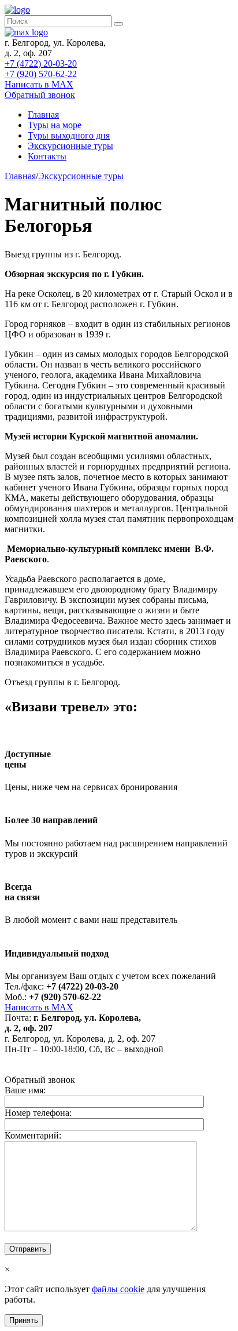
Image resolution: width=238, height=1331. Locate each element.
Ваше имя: (25, 1090)
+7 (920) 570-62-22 (41, 74)
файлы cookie (118, 1289)
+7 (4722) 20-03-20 (41, 63)
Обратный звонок (40, 95)
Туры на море (54, 125)
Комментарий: (33, 1135)
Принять (23, 1320)
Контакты (47, 156)
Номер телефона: (38, 1113)
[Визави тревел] (17, 9)
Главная (43, 114)
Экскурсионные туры (70, 146)
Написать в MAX (39, 84)
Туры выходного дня (69, 135)
